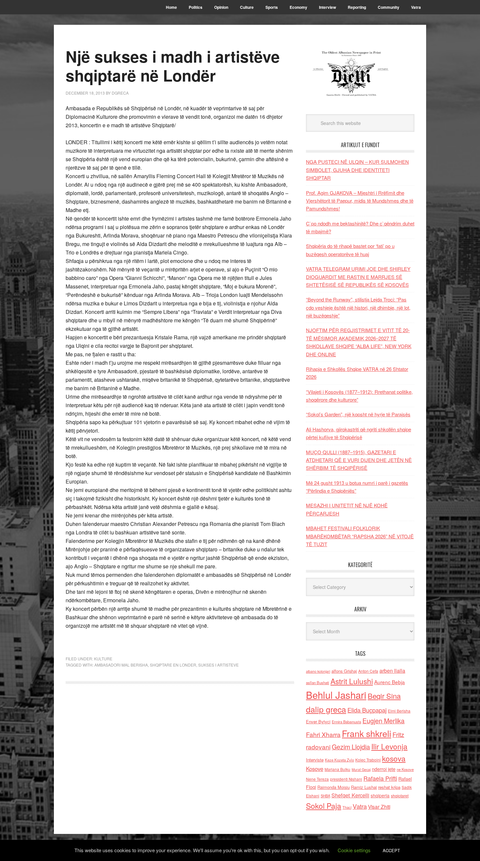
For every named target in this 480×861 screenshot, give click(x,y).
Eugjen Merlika (383, 720)
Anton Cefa (368, 671)
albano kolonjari (318, 671)
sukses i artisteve (218, 665)
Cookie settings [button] (354, 850)
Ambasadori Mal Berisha (121, 665)
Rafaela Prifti (380, 778)
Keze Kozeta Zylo (339, 759)
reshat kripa (389, 787)
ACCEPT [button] (391, 850)
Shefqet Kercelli (350, 795)
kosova (394, 758)
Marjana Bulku (337, 769)
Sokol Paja (323, 805)
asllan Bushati (317, 682)
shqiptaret (399, 796)
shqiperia (380, 795)
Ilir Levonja (389, 746)
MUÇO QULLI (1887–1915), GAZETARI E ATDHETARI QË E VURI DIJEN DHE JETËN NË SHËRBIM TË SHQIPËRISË (359, 460)
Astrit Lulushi (351, 681)
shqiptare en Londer (173, 665)
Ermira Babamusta (346, 721)
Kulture (103, 658)
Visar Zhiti (379, 806)
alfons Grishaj (344, 671)
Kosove (314, 769)
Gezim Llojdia (351, 746)
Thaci (347, 807)
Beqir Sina (384, 696)
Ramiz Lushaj (364, 787)
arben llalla (392, 670)
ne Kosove (405, 769)
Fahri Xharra (323, 734)
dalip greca (326, 709)
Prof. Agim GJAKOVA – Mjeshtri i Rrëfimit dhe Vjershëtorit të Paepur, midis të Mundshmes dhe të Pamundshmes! (359, 200)
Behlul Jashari (336, 694)
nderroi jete (383, 769)
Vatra (360, 806)
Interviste (315, 760)
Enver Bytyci (318, 721)
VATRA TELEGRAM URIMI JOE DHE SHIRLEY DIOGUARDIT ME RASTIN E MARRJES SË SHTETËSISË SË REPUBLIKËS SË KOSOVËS (358, 276)
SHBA (325, 795)
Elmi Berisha (399, 711)
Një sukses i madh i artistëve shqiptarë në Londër (173, 65)
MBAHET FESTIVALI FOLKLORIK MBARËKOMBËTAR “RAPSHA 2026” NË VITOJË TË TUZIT (360, 536)
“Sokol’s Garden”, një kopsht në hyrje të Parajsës (358, 414)
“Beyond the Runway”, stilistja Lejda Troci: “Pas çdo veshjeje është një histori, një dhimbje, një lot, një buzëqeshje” (358, 307)
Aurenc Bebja (389, 681)
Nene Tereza (317, 779)
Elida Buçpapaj (367, 710)
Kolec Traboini (368, 759)
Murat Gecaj (361, 769)
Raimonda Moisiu (333, 787)
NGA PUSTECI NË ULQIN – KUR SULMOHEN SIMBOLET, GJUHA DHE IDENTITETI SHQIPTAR (357, 169)
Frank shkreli (366, 733)
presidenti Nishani (346, 779)
